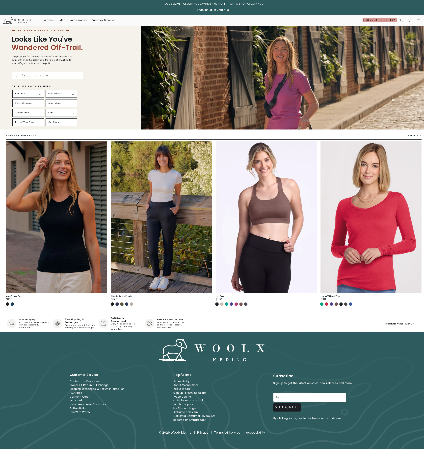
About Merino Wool (185, 385)
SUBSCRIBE (287, 407)
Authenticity (78, 408)
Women (49, 20)
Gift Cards (76, 400)
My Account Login (184, 408)
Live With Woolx (80, 412)
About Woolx (181, 389)
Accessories (78, 20)
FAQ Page (76, 393)
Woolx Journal (182, 396)
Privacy (202, 432)
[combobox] (47, 75)
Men (62, 20)
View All (415, 135)
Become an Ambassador (189, 420)
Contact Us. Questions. (85, 381)
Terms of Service (227, 432)
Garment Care (79, 396)
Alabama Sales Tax (185, 412)
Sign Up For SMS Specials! (189, 393)
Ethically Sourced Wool (188, 400)
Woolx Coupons (183, 404)
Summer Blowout (103, 20)
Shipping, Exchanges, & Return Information (97, 389)
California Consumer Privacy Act (194, 416)
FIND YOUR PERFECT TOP (379, 20)
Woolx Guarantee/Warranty (88, 404)
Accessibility (181, 381)
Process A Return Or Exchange (89, 385)
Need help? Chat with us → (400, 323)
